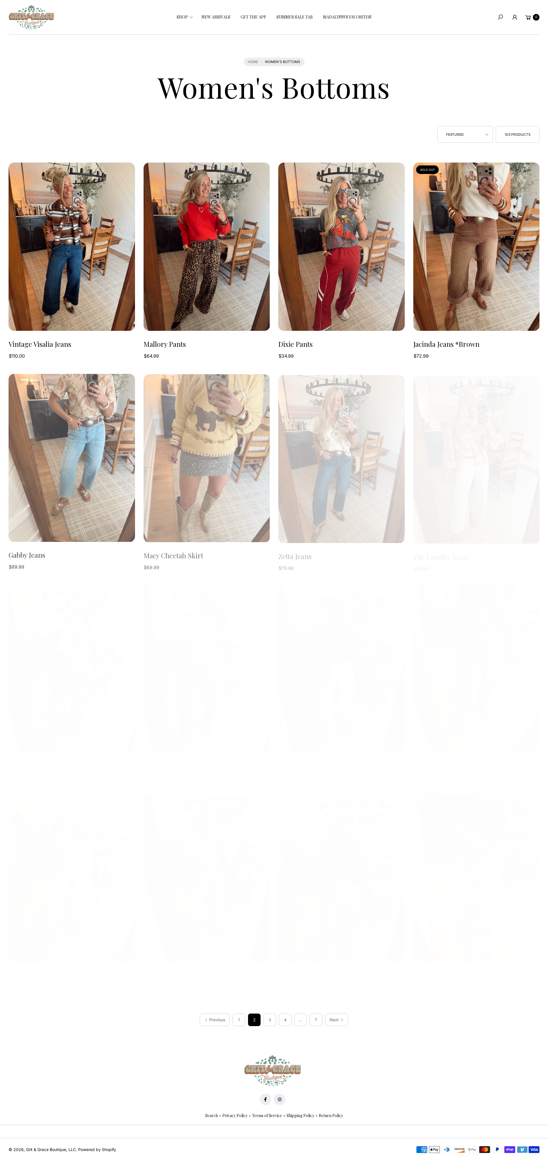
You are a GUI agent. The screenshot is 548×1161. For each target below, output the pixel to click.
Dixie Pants (295, 344)
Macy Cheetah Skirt (173, 554)
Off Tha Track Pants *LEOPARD (57, 764)
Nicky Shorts (297, 974)
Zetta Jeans (294, 554)
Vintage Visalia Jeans (40, 344)
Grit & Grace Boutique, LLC (51, 1149)
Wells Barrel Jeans (306, 764)
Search (211, 1115)
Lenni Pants (27, 974)
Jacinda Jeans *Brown (446, 344)
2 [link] (254, 1019)
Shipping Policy (300, 1115)
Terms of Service (267, 1115)
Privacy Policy (234, 1115)
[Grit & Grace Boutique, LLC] (31, 17)
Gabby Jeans (27, 554)
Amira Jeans (432, 764)
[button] (184, 17)
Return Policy (331, 1115)
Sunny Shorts (434, 974)
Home (253, 62)
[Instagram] (279, 1099)
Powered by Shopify (97, 1149)
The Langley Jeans (441, 554)
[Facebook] (265, 1099)
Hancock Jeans (166, 974)
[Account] (514, 17)
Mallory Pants (165, 344)
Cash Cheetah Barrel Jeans (184, 764)
